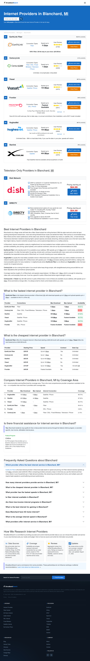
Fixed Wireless (7, 621)
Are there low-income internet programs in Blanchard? (29, 502)
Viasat (7, 317)
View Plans (74, 47)
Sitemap (6, 655)
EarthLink (48, 607)
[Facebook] (47, 655)
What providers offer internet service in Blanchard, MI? (29, 521)
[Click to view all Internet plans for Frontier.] (15, 105)
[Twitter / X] (51, 655)
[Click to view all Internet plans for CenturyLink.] (15, 66)
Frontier (7, 325)
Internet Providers (8, 607)
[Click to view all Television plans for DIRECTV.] (16, 213)
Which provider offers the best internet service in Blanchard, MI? (33, 465)
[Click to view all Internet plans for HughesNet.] (15, 129)
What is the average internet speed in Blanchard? (26, 516)
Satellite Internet (8, 624)
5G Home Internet (8, 613)
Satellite (29, 88)
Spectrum (48, 616)
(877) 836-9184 (75, 150)
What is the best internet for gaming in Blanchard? (27, 507)
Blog (5, 641)
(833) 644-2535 (75, 129)
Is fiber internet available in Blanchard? (22, 497)
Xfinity (48, 610)
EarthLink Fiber (10, 307)
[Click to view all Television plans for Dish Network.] (16, 190)
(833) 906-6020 (75, 42)
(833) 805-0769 (75, 85)
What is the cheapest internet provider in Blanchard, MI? (29, 487)
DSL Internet (7, 618)
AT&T (47, 613)
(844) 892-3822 (74, 192)
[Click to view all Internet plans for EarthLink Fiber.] (15, 44)
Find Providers (59, 577)
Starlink (7, 314)
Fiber (32, 46)
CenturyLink (9, 310)
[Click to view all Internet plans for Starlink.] (15, 152)
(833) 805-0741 (75, 103)
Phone (32, 69)
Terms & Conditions (12, 597)
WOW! (48, 630)
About (47, 641)
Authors (48, 644)
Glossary (6, 647)
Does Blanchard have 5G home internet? (23, 511)
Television (35, 67)
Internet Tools (7, 644)
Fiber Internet (7, 610)
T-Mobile (48, 624)
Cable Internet (7, 616)
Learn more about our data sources (28, 567)
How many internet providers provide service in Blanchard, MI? (32, 482)
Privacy (5, 597)
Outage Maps (7, 652)
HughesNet (8, 321)
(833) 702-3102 (74, 215)
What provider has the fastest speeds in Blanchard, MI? (29, 492)
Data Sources (7, 650)
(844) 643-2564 (75, 63)
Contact (48, 647)
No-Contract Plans (8, 627)
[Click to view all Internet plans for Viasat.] (15, 87)
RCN (47, 627)
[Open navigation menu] (85, 3)
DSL (32, 65)
